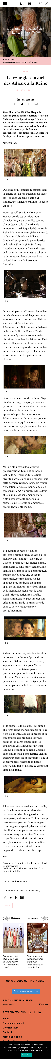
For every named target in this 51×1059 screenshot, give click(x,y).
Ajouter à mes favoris (17, 881)
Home (6, 1019)
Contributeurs (11, 1028)
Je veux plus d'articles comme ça (23, 891)
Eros (7, 906)
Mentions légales (12, 1037)
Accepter (26, 1055)
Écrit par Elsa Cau (25, 100)
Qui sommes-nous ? (13, 1023)
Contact (7, 1032)
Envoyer (43, 1004)
